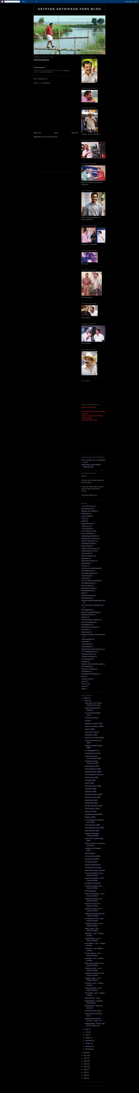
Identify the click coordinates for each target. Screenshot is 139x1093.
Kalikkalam (84, 558)
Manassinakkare (86, 585)
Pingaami (84, 617)
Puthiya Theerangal (87, 622)
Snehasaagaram (86, 646)
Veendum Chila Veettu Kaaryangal (92, 664)
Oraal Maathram (86, 610)
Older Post (74, 133)
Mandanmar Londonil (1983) (93, 723)
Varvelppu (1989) (90, 780)
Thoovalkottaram (86, 659)
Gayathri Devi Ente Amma (89, 538)
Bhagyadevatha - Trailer (92, 998)
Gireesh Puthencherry (88, 541)
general (83, 681)
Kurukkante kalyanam (92, 718)
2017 (85, 1072)
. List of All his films (87, 506)
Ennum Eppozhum (87, 531)
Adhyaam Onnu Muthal (88, 511)
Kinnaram (84, 566)
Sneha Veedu (85, 644)
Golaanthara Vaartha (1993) (93, 814)
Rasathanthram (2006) (92, 859)
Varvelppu (84, 661)
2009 (85, 698)
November (88, 1046)
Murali (83, 593)
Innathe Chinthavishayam (89, 548)
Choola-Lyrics (85, 526)
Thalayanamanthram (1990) (93, 794)
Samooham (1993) (90, 811)
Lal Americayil (85, 576)
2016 (85, 1069)
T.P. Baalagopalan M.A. (88, 651)
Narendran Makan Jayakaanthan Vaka (93, 600)
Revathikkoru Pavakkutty (89, 627)
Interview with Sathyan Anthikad (95, 870)
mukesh (83, 686)
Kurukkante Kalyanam (88, 573)
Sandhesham (85, 632)
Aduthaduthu (85, 513)
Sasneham (84, 641)
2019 (85, 1078)
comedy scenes (86, 679)
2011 (85, 1055)
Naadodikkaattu (86, 598)
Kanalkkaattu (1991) (91, 800)
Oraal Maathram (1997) (92, 830)
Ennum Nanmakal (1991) (92, 797)
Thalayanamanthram (87, 654)
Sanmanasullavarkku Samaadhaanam (93, 634)
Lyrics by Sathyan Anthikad (90, 580)
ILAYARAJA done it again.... (94, 1011)
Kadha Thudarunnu (87, 556)
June (87, 1032)
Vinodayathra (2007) (91, 862)
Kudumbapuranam (87, 570)
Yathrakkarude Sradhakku (89, 674)
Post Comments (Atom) (49, 137)
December (88, 1049)
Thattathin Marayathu (88, 656)
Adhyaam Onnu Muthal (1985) (94, 738)
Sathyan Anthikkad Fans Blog (69, 9)
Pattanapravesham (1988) (93, 772)
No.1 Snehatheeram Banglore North (92, 605)
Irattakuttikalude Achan (88, 551)
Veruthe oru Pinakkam (88, 669)
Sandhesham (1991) (91, 803)
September (89, 1040)
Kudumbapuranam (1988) (93, 769)
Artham (83, 518)
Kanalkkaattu (85, 563)
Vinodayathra (85, 671)
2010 (85, 1052)
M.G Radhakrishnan (87, 583)
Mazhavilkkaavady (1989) (93, 786)
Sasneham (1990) (90, 789)
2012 (85, 1058)
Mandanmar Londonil (87, 588)
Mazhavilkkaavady (87, 590)
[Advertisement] (50, 156)
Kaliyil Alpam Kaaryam (88, 561)
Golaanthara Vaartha (87, 543)
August (87, 1038)
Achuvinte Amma (86, 509)
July (87, 1035)
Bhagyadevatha (86, 523)
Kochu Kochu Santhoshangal (90, 568)
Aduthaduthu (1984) (91, 735)
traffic (83, 689)
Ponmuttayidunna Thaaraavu (90, 619)
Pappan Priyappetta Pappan (90, 612)
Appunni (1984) (86, 516)
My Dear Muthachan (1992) (93, 806)
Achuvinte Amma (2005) (92, 856)
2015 (85, 1067)
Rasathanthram (86, 624)
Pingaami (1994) (90, 817)
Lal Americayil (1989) (91, 777)
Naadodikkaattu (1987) (92, 766)
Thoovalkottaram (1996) (92, 825)
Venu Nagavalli (86, 666)
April (87, 700)
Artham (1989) (89, 783)
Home (56, 133)
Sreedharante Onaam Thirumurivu (92, 649)
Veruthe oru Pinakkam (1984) (94, 726)
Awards (83, 521)
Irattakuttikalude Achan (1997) (94, 828)
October (88, 1043)
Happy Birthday (86, 546)
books (83, 676)
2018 (85, 1075)
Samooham (85, 629)
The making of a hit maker (93, 867)
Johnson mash (86, 553)
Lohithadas (84, 578)
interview (84, 684)
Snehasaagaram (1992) (92, 808)
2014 (85, 1064)
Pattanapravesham (87, 614)
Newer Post (37, 133)
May (87, 1029)
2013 (85, 1061)
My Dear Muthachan (87, 595)
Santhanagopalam (46, 72)
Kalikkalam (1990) (90, 791)
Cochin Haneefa (86, 528)
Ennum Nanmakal (87, 533)
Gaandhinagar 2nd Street (89, 536)
